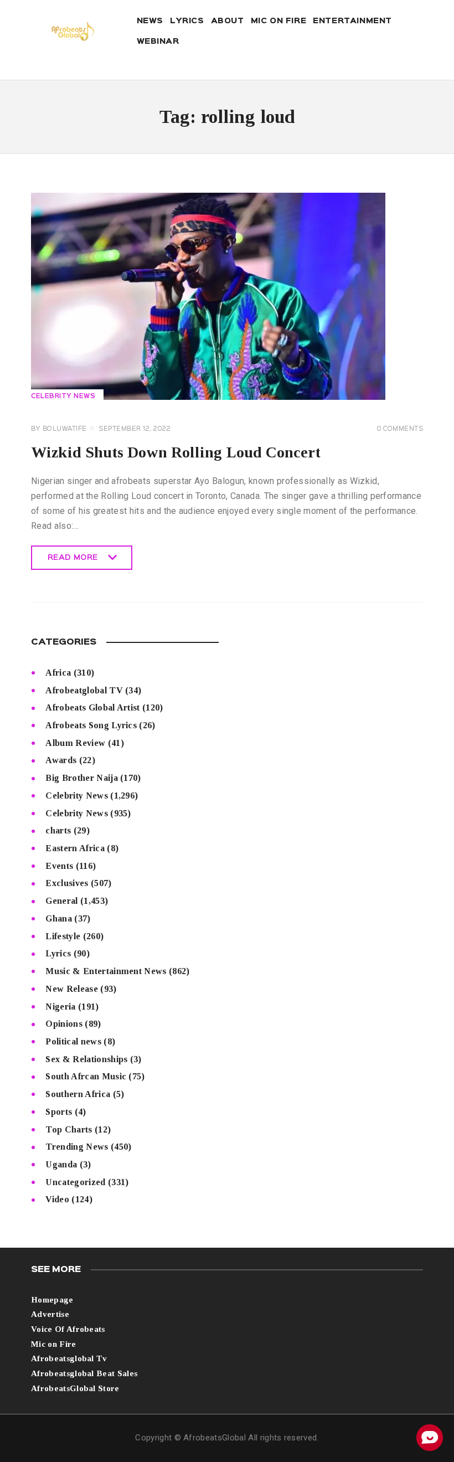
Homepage (52, 1299)
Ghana (58, 918)
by (59, 429)
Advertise (50, 1314)
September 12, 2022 (135, 429)
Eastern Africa (74, 848)
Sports (58, 1111)
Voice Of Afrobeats (68, 1329)
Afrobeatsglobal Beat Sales (84, 1373)
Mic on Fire (53, 1344)
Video (57, 1199)
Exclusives (66, 883)
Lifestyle (62, 936)
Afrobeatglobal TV (83, 690)
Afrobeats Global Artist (92, 707)
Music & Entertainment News (105, 971)
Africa (58, 672)
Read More (73, 562)
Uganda (61, 1164)
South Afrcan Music (85, 1076)
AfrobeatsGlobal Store (75, 1388)
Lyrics (58, 953)
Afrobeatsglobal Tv (69, 1358)
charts (58, 830)
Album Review (75, 743)
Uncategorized (75, 1182)
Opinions (63, 1023)
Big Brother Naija (81, 778)
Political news (73, 1041)
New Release (71, 988)
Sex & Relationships (86, 1059)
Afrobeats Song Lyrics (91, 725)
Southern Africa (77, 1094)
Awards (60, 760)
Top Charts (68, 1129)
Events (59, 866)
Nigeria (60, 1006)
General (61, 900)
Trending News (76, 1146)
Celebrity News (63, 396)
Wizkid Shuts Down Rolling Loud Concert (176, 452)
